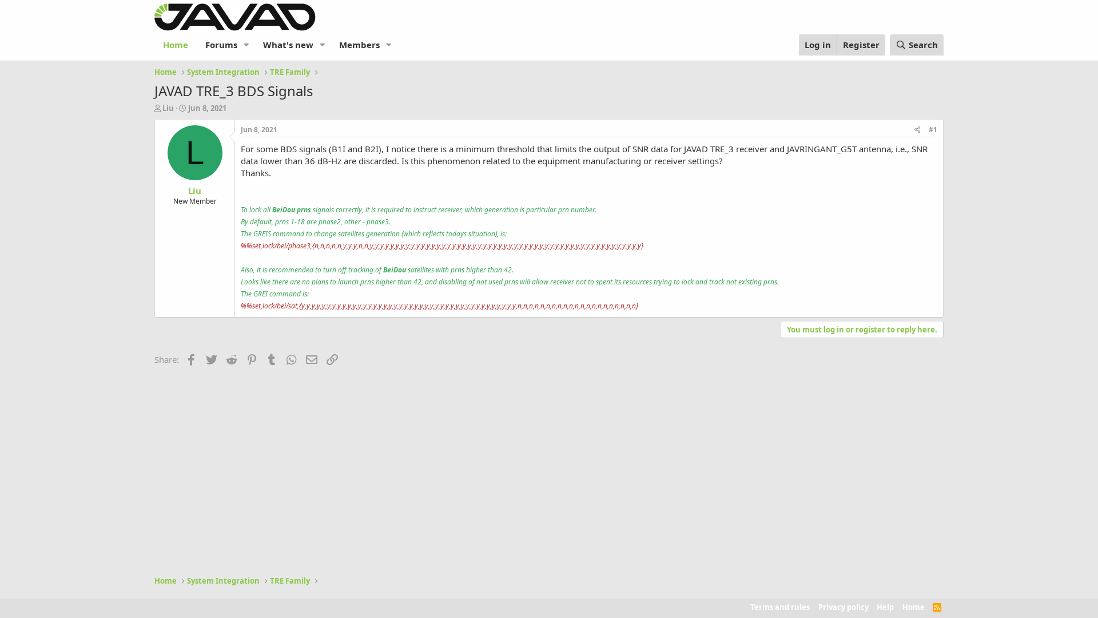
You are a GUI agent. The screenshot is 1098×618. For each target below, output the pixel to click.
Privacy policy (843, 607)
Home (175, 44)
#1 (933, 129)
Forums (221, 44)
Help (885, 607)
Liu (168, 108)
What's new (288, 44)
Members (359, 44)
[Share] (917, 130)
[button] (246, 45)
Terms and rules (780, 607)
